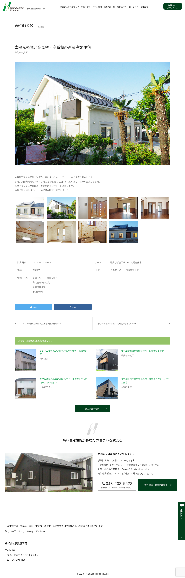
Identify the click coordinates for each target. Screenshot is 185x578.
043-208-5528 (18, 560)
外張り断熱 (85, 7)
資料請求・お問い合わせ (172, 6)
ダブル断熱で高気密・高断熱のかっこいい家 (117, 323)
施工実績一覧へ (92, 409)
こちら (28, 531)
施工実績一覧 (109, 7)
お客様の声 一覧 (124, 7)
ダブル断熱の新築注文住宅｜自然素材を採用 (42, 323)
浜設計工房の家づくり (69, 7)
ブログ (135, 7)
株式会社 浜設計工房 (36, 8)
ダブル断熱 (97, 7)
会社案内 (144, 7)
